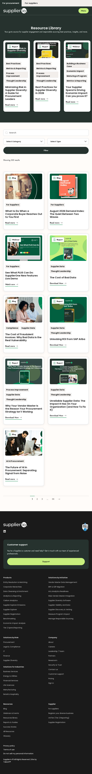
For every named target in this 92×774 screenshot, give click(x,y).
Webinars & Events (11, 713)
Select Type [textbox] (55, 141)
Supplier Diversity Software (59, 600)
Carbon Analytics (10, 600)
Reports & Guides (10, 722)
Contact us (53, 669)
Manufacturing (9, 689)
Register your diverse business (60, 713)
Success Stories (9, 727)
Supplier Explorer (10, 609)
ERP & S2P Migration (56, 587)
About (50, 642)
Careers (51, 647)
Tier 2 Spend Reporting (12, 628)
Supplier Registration (11, 614)
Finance (6, 656)
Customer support (56, 674)
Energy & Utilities (10, 676)
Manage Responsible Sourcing (60, 618)
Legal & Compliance (11, 647)
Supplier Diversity (10, 660)
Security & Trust (55, 665)
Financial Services (10, 680)
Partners (51, 656)
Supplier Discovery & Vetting (60, 609)
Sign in (51, 683)
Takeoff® (7, 762)
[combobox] (24, 141)
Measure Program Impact (59, 614)
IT (4, 651)
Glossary (6, 736)
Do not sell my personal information (18, 754)
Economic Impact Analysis (14, 623)
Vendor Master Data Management (62, 582)
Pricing (51, 678)
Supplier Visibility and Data (59, 605)
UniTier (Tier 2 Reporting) (58, 718)
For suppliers (53, 708)
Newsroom (52, 660)
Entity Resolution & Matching (15, 582)
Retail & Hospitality (11, 694)
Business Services (10, 671)
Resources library (10, 718)
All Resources (8, 731)
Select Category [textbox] (13, 141)
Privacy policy (9, 746)
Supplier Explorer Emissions (14, 605)
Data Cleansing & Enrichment (15, 591)
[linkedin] (4, 531)
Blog (5, 708)
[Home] (15, 11)
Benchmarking (9, 618)
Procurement (8, 642)
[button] (11, 105)
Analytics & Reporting (12, 596)
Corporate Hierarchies (12, 587)
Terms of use (8, 750)
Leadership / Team (56, 651)
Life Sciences (8, 685)
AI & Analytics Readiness (58, 591)
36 (53, 499)
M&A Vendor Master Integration (61, 596)
